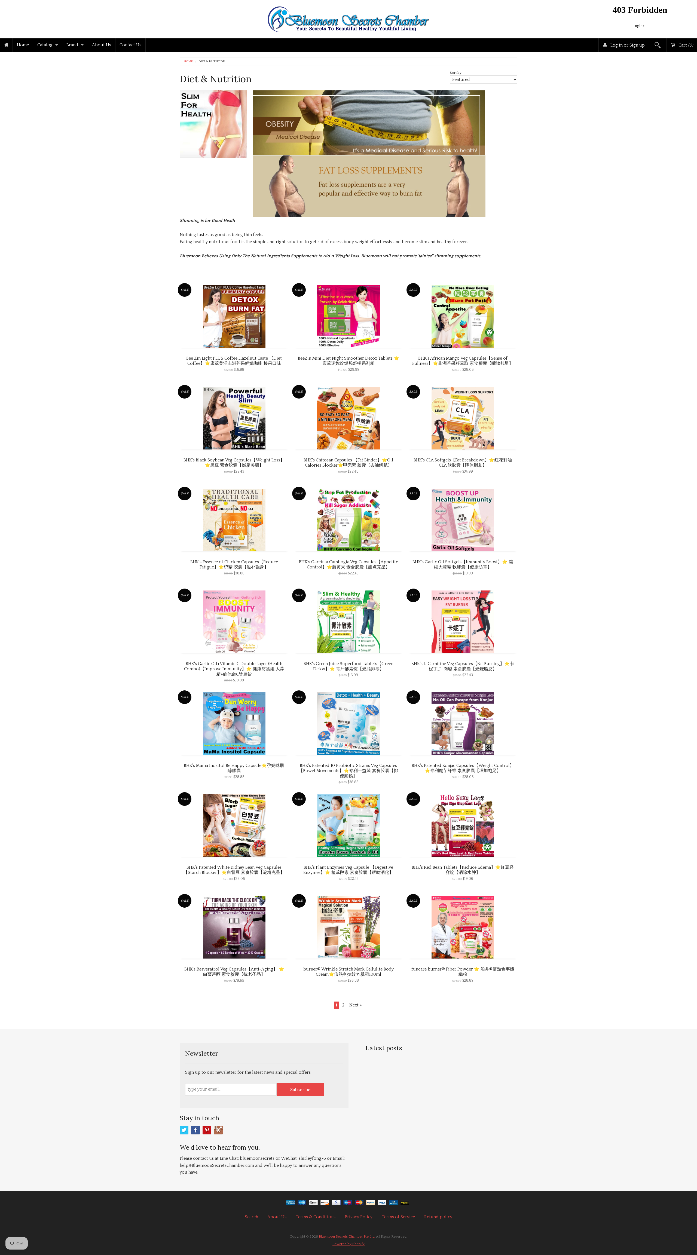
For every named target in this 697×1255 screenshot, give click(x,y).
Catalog (45, 44)
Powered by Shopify (348, 1244)
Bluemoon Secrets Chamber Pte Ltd (347, 1236)
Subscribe (300, 1089)
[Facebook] (195, 1130)
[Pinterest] (207, 1130)
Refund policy (438, 1216)
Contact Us (130, 44)
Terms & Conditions (315, 1216)
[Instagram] (218, 1130)
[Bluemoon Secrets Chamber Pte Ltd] (348, 18)
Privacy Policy (358, 1216)
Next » (355, 1005)
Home (23, 44)
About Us (101, 44)
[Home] (6, 45)
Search (251, 1216)
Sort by (455, 73)
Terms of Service (398, 1216)
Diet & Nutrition (212, 61)
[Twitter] (184, 1130)
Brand (72, 44)
